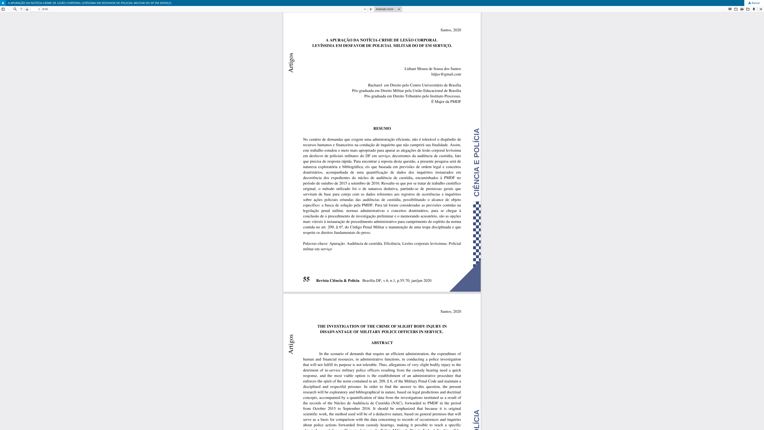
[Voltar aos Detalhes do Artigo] (3, 3)
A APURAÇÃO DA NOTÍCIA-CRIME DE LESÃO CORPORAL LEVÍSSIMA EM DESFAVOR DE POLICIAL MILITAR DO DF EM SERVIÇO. (90, 3)
